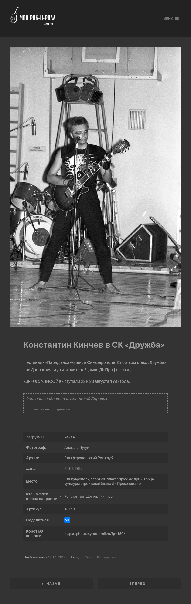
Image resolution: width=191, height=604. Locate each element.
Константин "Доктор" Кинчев (88, 496)
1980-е (90, 557)
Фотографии (106, 557)
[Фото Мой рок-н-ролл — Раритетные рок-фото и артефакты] (83, 18)
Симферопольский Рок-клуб (88, 458)
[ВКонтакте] (67, 520)
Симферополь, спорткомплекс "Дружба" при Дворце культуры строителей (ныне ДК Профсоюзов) (109, 481)
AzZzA (69, 437)
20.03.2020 (57, 557)
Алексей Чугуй (76, 447)
